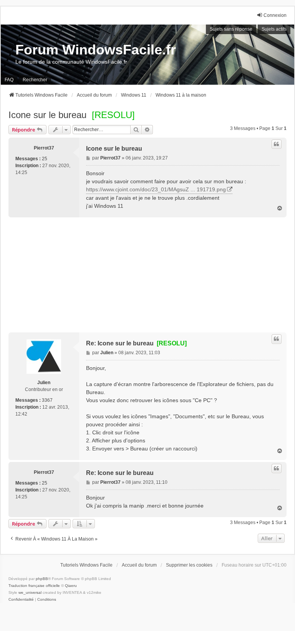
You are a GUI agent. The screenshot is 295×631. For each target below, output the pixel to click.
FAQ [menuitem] (9, 79)
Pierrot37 (44, 148)
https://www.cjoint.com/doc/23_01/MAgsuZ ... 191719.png (156, 189)
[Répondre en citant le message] (277, 144)
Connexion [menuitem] (275, 15)
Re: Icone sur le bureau (136, 343)
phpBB (42, 579)
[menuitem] (21, 599)
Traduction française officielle (34, 585)
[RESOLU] (113, 115)
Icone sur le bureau (47, 115)
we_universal (29, 592)
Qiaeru (71, 585)
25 (44, 158)
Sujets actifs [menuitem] (274, 29)
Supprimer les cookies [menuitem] (189, 565)
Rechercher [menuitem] (35, 79)
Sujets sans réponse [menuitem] (231, 29)
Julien (43, 382)
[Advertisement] (147, 275)
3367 (47, 400)
